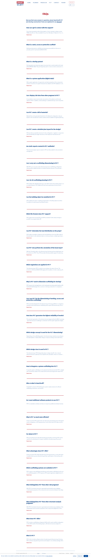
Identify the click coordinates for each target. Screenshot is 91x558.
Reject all (80, 556)
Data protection (49, 556)
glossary (59, 22)
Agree (86, 556)
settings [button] (74, 556)
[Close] (89, 556)
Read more (29, 34)
